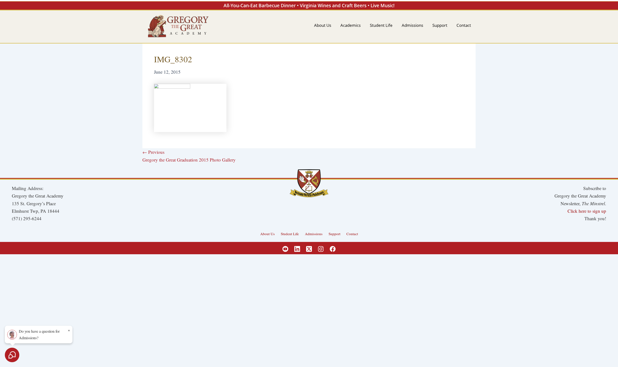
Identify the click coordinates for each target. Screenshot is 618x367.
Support (334, 233)
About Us (267, 233)
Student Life (290, 233)
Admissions (314, 233)
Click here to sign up (587, 211)
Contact (352, 233)
